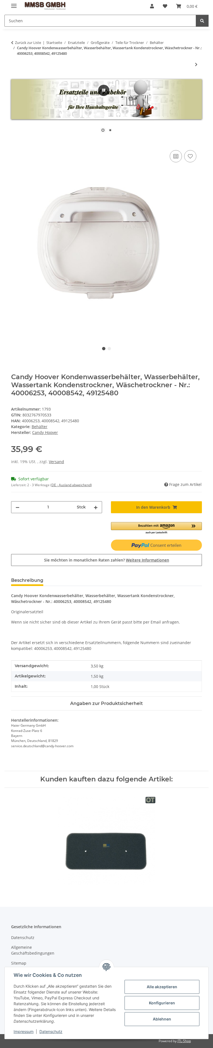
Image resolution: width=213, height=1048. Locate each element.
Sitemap (18, 963)
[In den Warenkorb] (15, 143)
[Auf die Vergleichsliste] (176, 156)
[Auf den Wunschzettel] (190, 156)
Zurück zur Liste (28, 42)
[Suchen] (202, 21)
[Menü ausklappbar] (14, 3)
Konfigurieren (162, 1002)
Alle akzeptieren (162, 986)
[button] (152, 6)
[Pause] (103, 90)
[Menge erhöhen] (96, 507)
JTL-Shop (184, 1041)
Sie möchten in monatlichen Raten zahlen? (106, 560)
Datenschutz (50, 1031)
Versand (56, 461)
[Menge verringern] (17, 507)
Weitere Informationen (147, 560)
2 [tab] (109, 348)
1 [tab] (103, 348)
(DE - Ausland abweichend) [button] (71, 485)
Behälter (39, 426)
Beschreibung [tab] (27, 580)
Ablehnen (162, 1019)
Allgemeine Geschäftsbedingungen (32, 950)
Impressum (24, 1031)
